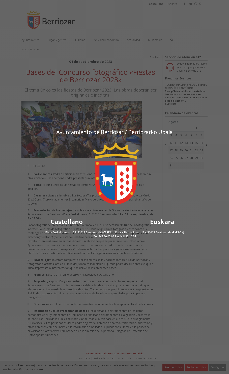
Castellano (67, 222)
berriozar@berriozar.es (114, 240)
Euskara (162, 222)
